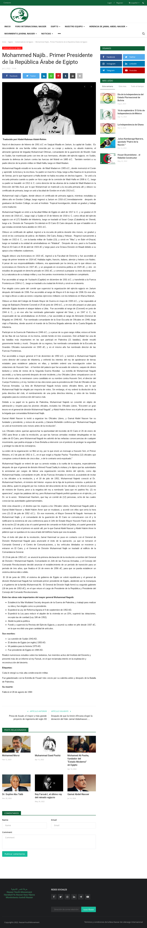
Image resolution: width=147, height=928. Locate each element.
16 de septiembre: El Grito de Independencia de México (131, 112)
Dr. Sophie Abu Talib (12, 794)
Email (54, 820)
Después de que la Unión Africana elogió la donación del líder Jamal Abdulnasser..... (71, 717)
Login (110, 3)
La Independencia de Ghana (131, 124)
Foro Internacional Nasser (30, 26)
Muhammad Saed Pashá (47, 755)
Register (119, 3)
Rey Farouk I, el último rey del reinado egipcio (48, 796)
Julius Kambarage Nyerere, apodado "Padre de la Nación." (130, 142)
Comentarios (11, 813)
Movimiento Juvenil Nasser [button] (19, 33)
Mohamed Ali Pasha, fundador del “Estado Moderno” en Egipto (78, 760)
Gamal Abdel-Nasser (78, 794)
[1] (143, 3)
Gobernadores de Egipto (24, 42)
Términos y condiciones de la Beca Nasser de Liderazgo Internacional (113, 922)
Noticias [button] (46, 33)
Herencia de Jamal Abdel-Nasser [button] (107, 26)
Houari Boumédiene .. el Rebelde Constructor (129, 156)
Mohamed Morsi (11, 755)
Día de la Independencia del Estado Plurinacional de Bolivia (131, 97)
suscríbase (88, 909)
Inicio (7, 26)
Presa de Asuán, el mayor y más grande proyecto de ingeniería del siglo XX (28, 717)
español (134, 3)
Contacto (7, 2)
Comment (7, 832)
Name (5, 820)
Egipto (10, 42)
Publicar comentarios (15, 854)
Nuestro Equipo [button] (74, 26)
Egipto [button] (55, 26)
